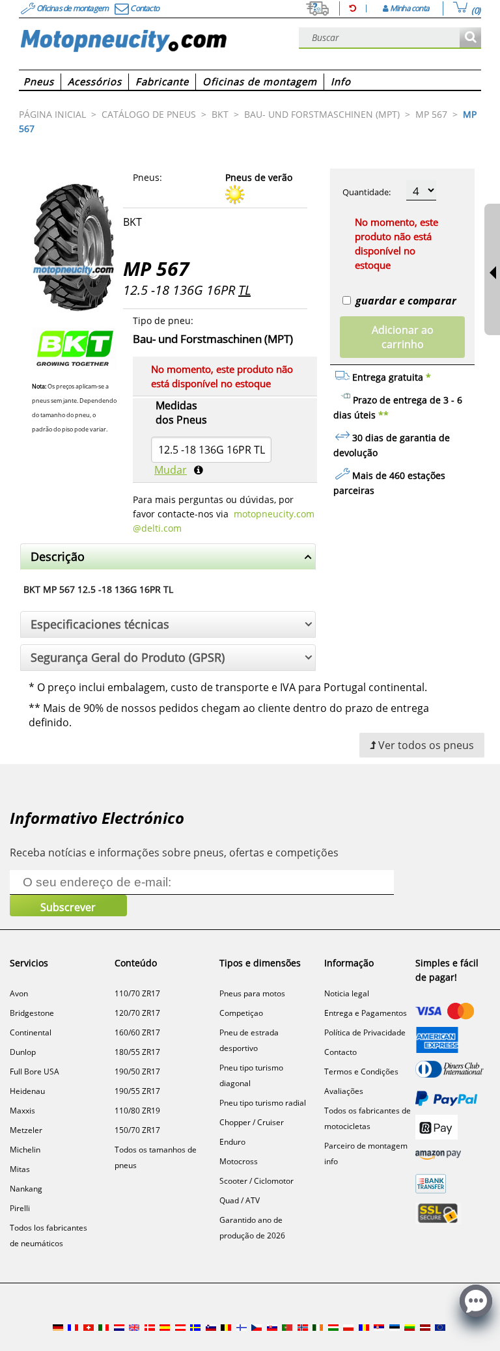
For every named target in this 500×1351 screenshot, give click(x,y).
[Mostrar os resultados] (470, 38)
